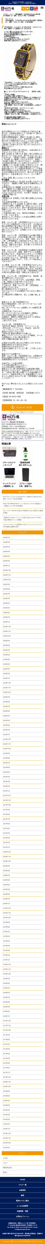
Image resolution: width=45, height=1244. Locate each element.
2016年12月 (7, 1077)
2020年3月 (6, 894)
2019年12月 (7, 908)
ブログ (11, 14)
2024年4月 (6, 664)
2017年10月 (7, 1030)
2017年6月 (6, 1049)
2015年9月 (6, 1147)
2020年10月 (7, 861)
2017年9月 (6, 1035)
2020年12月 (7, 852)
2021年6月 (6, 824)
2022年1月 (6, 791)
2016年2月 (6, 1124)
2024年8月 (6, 645)
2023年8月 (6, 702)
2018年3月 (6, 1007)
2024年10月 (7, 636)
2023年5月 (6, 716)
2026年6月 (6, 542)
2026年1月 (6, 566)
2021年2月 (6, 842)
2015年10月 (7, 1143)
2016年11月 (7, 1082)
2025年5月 (6, 603)
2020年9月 (6, 866)
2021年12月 (7, 795)
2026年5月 (6, 547)
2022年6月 (6, 767)
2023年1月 (6, 734)
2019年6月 (6, 936)
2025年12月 (7, 570)
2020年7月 (6, 875)
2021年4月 (6, 833)
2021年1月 (6, 847)
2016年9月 (6, 1091)
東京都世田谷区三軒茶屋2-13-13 (16, 424)
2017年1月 (6, 1072)
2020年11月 (7, 856)
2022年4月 (6, 777)
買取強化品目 (7, 1167)
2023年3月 (6, 725)
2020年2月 (6, 899)
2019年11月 (7, 913)
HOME (5, 14)
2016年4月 (6, 1115)
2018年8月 (6, 983)
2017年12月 (7, 1021)
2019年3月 (6, 950)
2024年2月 (6, 673)
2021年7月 (6, 819)
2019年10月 (7, 917)
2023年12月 (7, 683)
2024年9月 (6, 641)
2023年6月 (6, 711)
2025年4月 (6, 608)
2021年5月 (6, 828)
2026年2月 (6, 561)
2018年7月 (6, 988)
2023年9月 (6, 697)
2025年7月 (6, 594)
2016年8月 (6, 1096)
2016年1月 (6, 1129)
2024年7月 (6, 650)
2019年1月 (6, 960)
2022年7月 (6, 763)
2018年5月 (6, 997)
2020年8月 (6, 871)
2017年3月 (6, 1063)
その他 (5, 1158)
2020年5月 (6, 885)
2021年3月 (6, 838)
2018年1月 (6, 1016)
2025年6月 (6, 598)
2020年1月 (6, 903)
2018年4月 (6, 1002)
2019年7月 (6, 932)
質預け (5, 1172)
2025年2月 (6, 617)
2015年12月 (7, 1133)
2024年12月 (7, 626)
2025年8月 (6, 589)
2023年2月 (6, 730)
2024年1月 (6, 678)
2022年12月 (7, 739)
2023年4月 (6, 720)
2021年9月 (6, 810)
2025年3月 (6, 612)
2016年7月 (6, 1101)
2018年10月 (7, 974)
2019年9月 (6, 922)
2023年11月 (7, 688)
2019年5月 (6, 941)
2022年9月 (6, 753)
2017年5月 (6, 1054)
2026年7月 (6, 537)
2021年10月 (7, 805)
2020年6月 (6, 880)
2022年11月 (7, 744)
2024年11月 (7, 631)
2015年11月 (7, 1138)
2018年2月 (6, 1011)
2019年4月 (6, 946)
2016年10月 (7, 1086)
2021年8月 (6, 814)
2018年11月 (7, 969)
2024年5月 (6, 659)
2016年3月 (6, 1119)
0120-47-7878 (24, 407)
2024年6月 (6, 655)
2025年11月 (7, 575)
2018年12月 (7, 964)
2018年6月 (6, 993)
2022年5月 (6, 772)
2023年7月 (6, 706)
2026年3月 (6, 556)
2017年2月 (6, 1068)
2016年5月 (6, 1110)
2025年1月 (6, 622)
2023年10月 (7, 692)
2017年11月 (7, 1025)
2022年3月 (6, 781)
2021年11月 (7, 800)
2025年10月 (7, 580)
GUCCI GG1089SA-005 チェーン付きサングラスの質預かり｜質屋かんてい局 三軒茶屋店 (22, 505)
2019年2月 (6, 955)
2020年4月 (6, 889)
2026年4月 (6, 551)
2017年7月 (6, 1044)
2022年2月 (6, 786)
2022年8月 (6, 758)
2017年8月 (6, 1039)
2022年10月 (7, 748)
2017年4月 (6, 1058)
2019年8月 (6, 927)
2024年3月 (6, 669)
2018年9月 (6, 978)
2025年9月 (6, 584)
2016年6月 (6, 1105)
